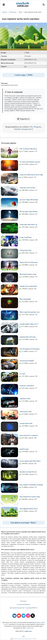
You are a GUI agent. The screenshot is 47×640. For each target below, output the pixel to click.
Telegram (37, 127)
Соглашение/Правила (23, 604)
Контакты (23, 601)
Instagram (25, 129)
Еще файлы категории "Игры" (24, 523)
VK (31, 127)
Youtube (17, 129)
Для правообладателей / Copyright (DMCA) (23, 608)
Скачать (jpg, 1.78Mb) (24, 75)
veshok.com (30, 628)
